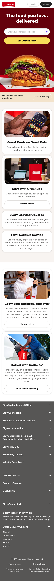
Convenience (9, 535)
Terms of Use (14, 564)
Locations (7, 539)
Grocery (6, 546)
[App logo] (8, 4)
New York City (27, 439)
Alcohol (6, 532)
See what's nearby (27, 41)
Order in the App (41, 97)
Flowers (6, 542)
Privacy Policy (39, 564)
